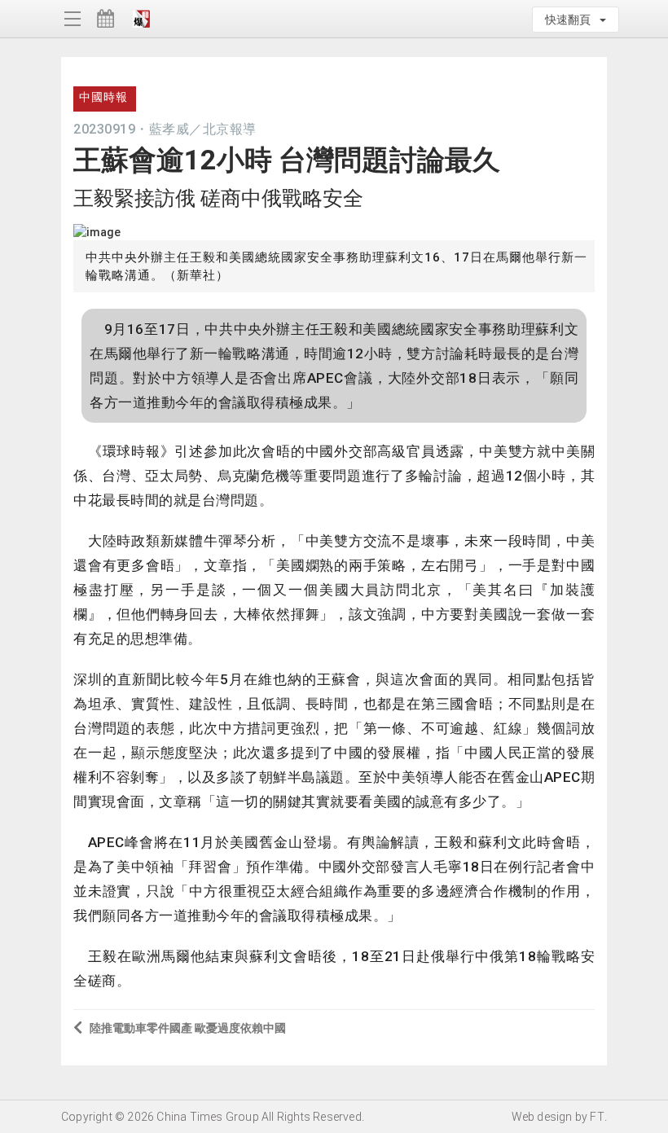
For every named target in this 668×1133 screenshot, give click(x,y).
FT (597, 1116)
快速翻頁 (571, 19)
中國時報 (103, 96)
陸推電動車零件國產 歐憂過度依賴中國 (188, 1027)
